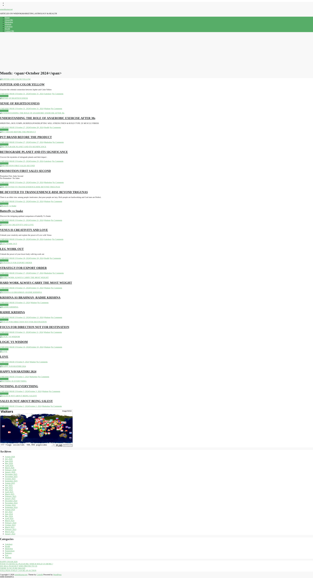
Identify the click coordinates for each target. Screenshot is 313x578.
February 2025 (10, 496)
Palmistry (8, 553)
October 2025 (10, 479)
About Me (9, 20)
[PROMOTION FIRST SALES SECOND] (17, 166)
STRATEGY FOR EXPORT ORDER (23, 267)
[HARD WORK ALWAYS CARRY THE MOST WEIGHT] (24, 277)
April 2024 (9, 518)
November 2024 (11, 503)
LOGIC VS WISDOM (14, 341)
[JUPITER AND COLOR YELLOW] (15, 79)
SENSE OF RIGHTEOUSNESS (20, 103)
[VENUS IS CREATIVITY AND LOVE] (17, 225)
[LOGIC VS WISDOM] (10, 337)
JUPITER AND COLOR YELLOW (22, 84)
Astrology (9, 26)
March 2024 (9, 521)
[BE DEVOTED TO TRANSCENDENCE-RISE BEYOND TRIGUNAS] (30, 187)
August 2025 (10, 483)
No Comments (57, 94)
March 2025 (9, 494)
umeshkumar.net (6, 9)
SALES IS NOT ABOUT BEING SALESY (26, 401)
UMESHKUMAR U (8, 94)
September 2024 (11, 507)
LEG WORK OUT (12, 248)
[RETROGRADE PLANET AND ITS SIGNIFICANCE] (23, 147)
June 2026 (9, 461)
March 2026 (9, 468)
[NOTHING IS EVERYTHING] (13, 381)
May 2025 (9, 490)
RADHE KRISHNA (12, 312)
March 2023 (9, 527)
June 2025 (9, 488)
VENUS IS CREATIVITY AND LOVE (24, 229)
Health (7, 29)
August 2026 (10, 457)
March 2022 (9, 532)
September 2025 (11, 481)
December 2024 (11, 501)
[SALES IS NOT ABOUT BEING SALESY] (18, 396)
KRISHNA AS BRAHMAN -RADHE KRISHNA (30, 297)
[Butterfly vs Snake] (8, 206)
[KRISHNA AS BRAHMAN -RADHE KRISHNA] (21, 292)
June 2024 (9, 514)
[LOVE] (3, 351)
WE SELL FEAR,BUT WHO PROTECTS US (18, 566)
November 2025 (11, 476)
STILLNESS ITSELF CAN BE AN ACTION (18, 570)
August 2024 (10, 510)
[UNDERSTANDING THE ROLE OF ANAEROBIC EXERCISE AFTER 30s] (32, 113)
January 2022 (10, 534)
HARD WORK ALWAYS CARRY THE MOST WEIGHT (36, 282)
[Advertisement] (156, 51)
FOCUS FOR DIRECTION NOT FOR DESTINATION (34, 327)
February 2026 (10, 470)
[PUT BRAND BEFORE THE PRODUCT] (18, 132)
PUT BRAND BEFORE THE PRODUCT (26, 137)
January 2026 (10, 472)
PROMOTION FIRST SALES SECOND (25, 170)
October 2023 (10, 525)
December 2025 (11, 474)
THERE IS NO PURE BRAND (12, 568)
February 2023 (10, 529)
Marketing (9, 22)
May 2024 (9, 516)
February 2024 (10, 523)
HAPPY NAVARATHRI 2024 (18, 371)
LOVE (4, 356)
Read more (4, 96)
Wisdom (8, 24)
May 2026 (9, 463)
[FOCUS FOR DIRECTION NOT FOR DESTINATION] (23, 322)
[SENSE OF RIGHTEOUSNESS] (14, 98)
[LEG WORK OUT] (8, 244)
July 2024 (8, 512)
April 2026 (9, 465)
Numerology (10, 551)
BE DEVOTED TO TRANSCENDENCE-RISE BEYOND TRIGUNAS (44, 192)
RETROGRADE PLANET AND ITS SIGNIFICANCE (34, 151)
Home (7, 18)
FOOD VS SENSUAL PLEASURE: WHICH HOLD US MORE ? (26, 564)
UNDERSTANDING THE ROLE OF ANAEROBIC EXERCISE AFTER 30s (47, 118)
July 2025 (8, 485)
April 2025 (9, 492)
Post (6, 555)
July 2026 (8, 459)
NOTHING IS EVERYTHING (19, 386)
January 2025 (10, 499)
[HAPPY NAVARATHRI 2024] (13, 366)
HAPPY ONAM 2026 (8, 562)
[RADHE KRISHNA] (9, 307)
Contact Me (9, 31)
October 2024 (10, 505)
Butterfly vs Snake (11, 211)
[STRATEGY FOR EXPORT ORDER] (16, 263)
